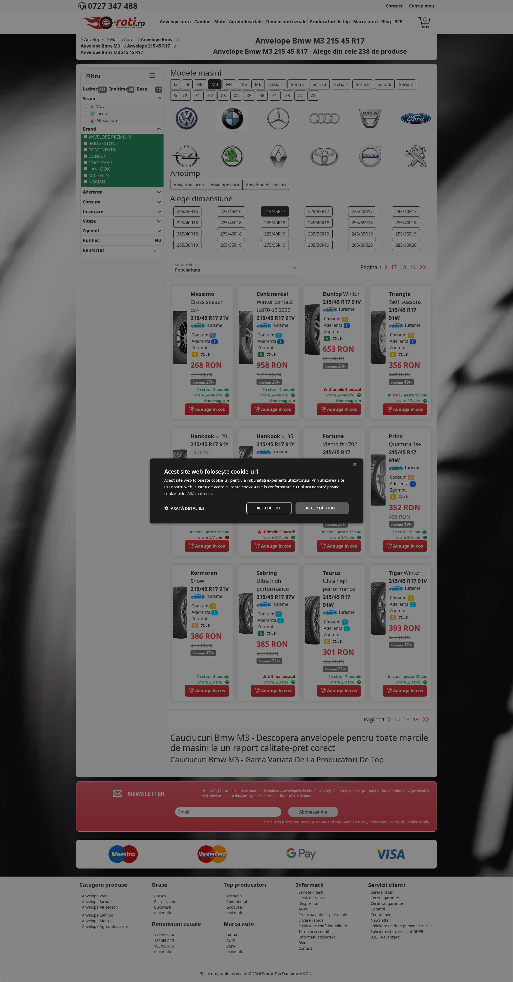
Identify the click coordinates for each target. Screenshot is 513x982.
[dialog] (256, 490)
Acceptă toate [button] (322, 507)
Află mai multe (200, 493)
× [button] (355, 465)
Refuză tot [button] (269, 507)
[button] (184, 508)
